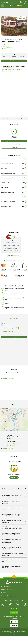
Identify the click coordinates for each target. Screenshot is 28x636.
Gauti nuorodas (11, 445)
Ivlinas (9, 69)
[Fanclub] (19, 5)
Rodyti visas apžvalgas (13, 255)
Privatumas (23, 629)
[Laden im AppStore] (14, 621)
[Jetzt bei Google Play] (14, 625)
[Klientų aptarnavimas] (21, 2)
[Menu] (2, 5)
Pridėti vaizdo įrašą (13, 144)
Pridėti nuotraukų (14, 147)
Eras (20, 69)
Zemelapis (13, 5)
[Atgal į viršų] (14, 576)
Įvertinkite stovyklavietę (13, 141)
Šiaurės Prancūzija (7, 71)
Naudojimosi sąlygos (7, 629)
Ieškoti (6, 5)
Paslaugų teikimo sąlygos (19, 631)
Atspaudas (16, 629)
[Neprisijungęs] (25, 2)
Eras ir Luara (15, 69)
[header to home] (6, 2)
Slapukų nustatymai (7, 631)
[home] (14, 582)
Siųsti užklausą (13, 60)
